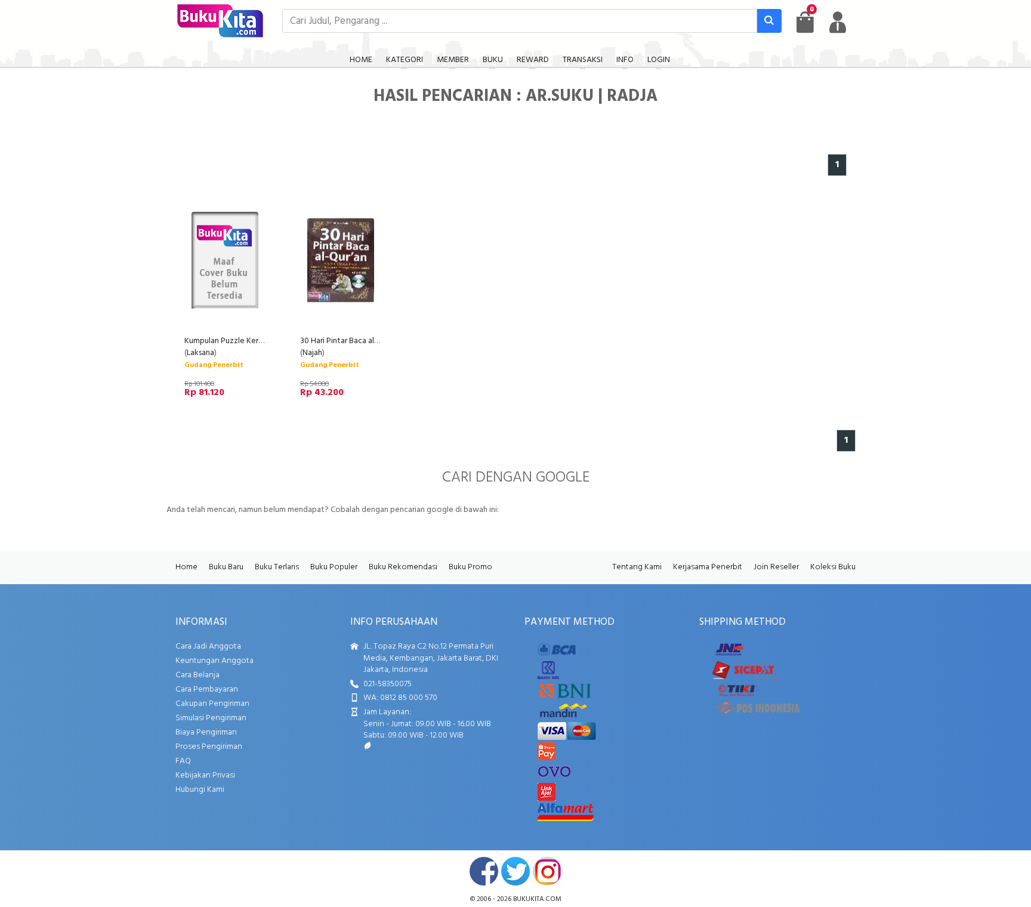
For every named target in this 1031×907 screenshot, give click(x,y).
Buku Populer (333, 567)
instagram (547, 871)
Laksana (200, 353)
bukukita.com (537, 899)
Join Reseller (776, 567)
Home (186, 567)
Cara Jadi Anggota (208, 646)
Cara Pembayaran (206, 689)
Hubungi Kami (199, 790)
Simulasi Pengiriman (210, 718)
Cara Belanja (197, 675)
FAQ (183, 761)
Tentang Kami (637, 567)
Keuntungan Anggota (214, 661)
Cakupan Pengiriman (212, 704)
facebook (484, 871)
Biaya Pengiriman (206, 732)
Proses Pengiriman (208, 747)
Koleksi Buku (833, 567)
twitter (515, 871)
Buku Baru (226, 567)
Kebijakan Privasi (205, 775)
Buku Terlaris (277, 567)
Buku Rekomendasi (403, 567)
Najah (312, 353)
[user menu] (837, 22)
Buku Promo (470, 567)
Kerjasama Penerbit (707, 567)
